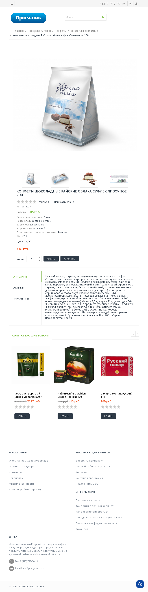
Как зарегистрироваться (92, 511)
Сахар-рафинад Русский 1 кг (116, 395)
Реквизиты (16, 478)
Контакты (15, 472)
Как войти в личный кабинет (95, 505)
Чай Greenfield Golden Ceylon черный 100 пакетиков (72, 397)
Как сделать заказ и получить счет (99, 517)
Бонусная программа (89, 478)
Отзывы (18, 287)
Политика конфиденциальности (96, 523)
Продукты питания (39, 30)
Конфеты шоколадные (84, 30)
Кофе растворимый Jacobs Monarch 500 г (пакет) (28, 397)
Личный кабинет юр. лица (93, 466)
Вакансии (82, 529)
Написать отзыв (64, 202)
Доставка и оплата (88, 500)
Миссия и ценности (21, 483)
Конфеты (60, 30)
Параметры (21, 298)
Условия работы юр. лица (26, 489)
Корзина (81, 472)
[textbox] (87, 17)
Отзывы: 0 (42, 202)
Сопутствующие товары (30, 335)
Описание (20, 276)
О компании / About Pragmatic (28, 460)
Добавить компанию (89, 460)
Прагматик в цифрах (22, 466)
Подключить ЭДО (87, 483)
